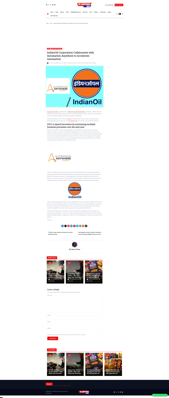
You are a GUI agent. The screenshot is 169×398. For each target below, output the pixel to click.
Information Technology (57, 48)
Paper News (64, 391)
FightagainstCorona (76, 12)
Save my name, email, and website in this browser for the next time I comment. (67, 334)
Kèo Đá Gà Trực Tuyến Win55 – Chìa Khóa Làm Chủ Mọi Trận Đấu (55, 276)
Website (49, 328)
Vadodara (94, 63)
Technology (103, 12)
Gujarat (62, 12)
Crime (67, 12)
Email (49, 321)
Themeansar (48, 393)
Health (109, 12)
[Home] (48, 13)
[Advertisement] (85, 34)
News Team (53, 63)
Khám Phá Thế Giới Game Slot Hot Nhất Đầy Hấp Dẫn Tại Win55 (113, 372)
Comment (50, 295)
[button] (122, 14)
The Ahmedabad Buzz (55, 279)
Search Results (54, 15)
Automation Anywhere (72, 63)
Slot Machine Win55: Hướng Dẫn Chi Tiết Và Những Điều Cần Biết (94, 276)
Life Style (85, 12)
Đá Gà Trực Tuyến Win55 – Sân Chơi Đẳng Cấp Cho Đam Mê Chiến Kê (73, 276)
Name (49, 315)
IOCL (82, 63)
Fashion (96, 12)
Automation (72, 121)
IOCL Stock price (87, 63)
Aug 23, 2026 (51, 281)
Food (90, 12)
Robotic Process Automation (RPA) (76, 111)
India (56, 12)
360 (76, 121)
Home (52, 12)
